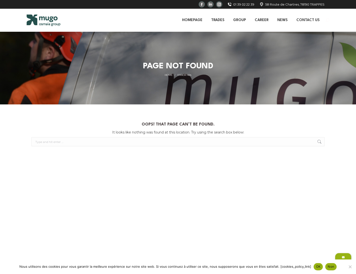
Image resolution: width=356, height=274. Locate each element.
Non (331, 266)
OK (318, 266)
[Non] (350, 266)
